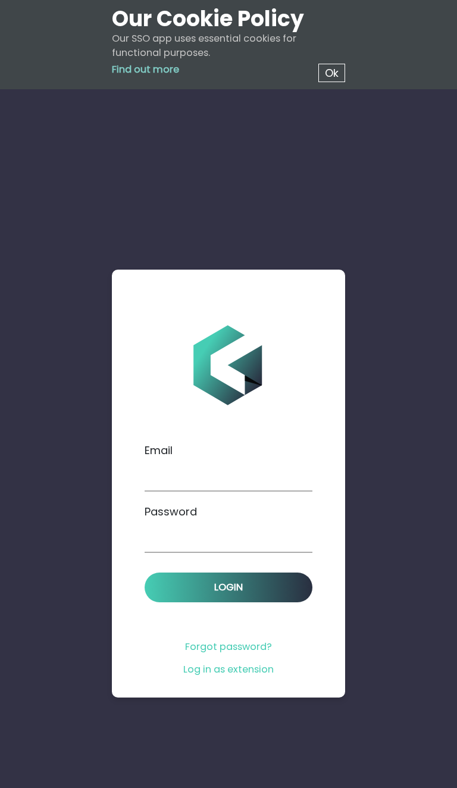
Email (159, 450)
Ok (332, 72)
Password (171, 511)
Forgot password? (228, 646)
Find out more (145, 69)
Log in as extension (228, 669)
